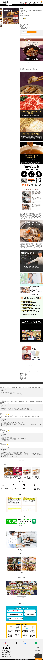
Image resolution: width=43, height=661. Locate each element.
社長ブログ (38, 4)
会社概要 (39, 645)
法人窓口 (41, 4)
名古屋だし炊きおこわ (27, 27)
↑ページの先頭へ (38, 654)
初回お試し (26, 4)
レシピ (33, 4)
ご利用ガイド (38, 647)
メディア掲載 (21, 597)
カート (41, 3)
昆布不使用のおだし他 (24, 28)
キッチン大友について (3, 4)
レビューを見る (30, 4)
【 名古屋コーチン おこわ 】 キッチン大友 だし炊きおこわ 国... (8, 477)
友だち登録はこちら (21, 525)
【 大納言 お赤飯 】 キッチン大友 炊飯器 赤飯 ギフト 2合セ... (17, 477)
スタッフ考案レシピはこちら (21, 550)
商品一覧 (14, 4)
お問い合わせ (30, 3)
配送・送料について (37, 650)
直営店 (35, 4)
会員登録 (34, 3)
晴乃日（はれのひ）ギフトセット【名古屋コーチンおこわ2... (27, 477)
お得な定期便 (18, 4)
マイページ (37, 3)
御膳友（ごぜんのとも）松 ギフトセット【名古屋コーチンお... (36, 477)
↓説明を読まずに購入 (39, 659)
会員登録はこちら (21, 621)
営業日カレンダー (38, 653)
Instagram (21, 572)
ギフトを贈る (22, 4)
